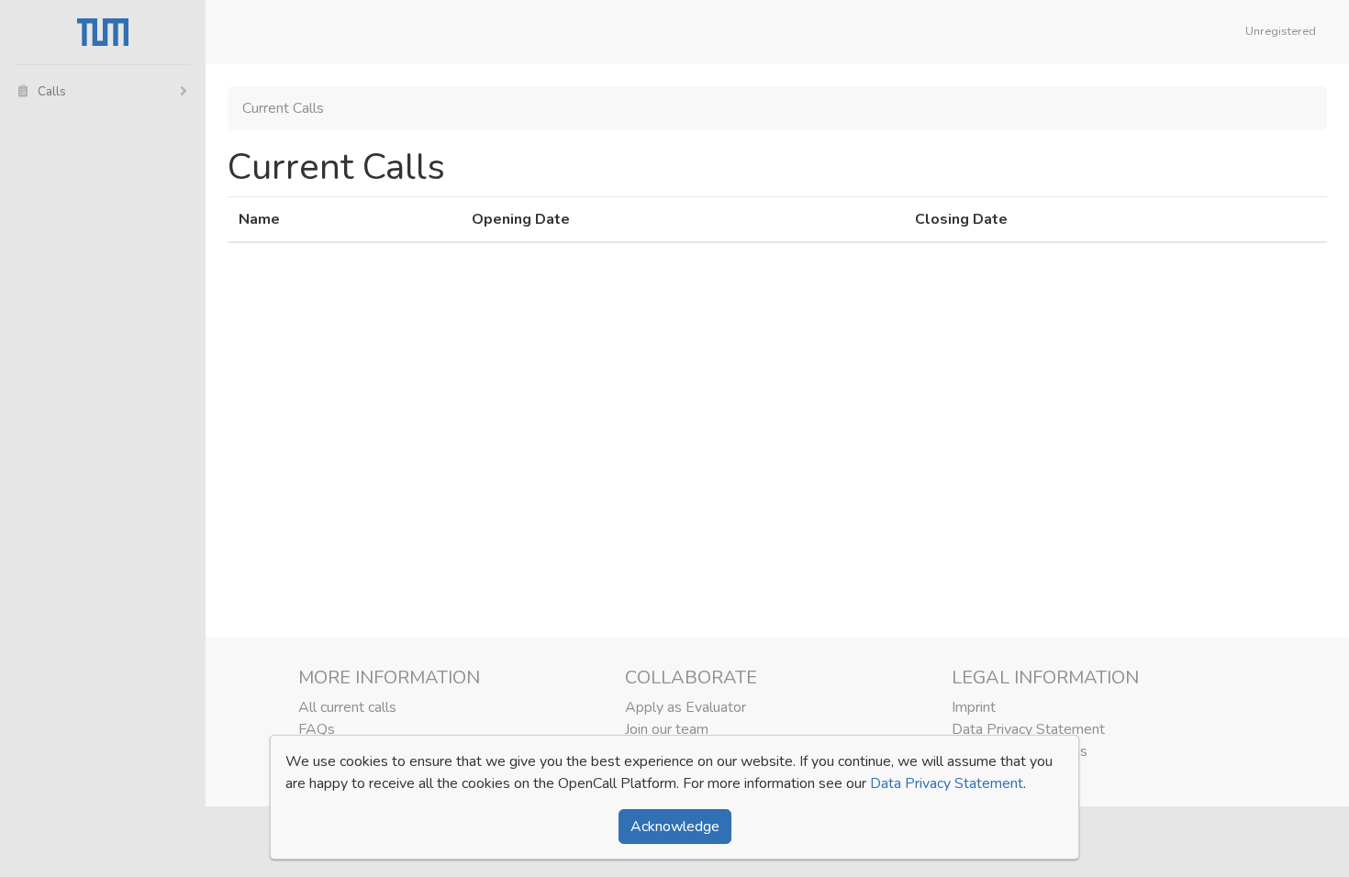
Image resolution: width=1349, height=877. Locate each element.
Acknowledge (674, 826)
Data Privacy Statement (1028, 729)
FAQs (316, 729)
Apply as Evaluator (685, 707)
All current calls (347, 707)
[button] (1284, 32)
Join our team (666, 729)
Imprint (974, 707)
